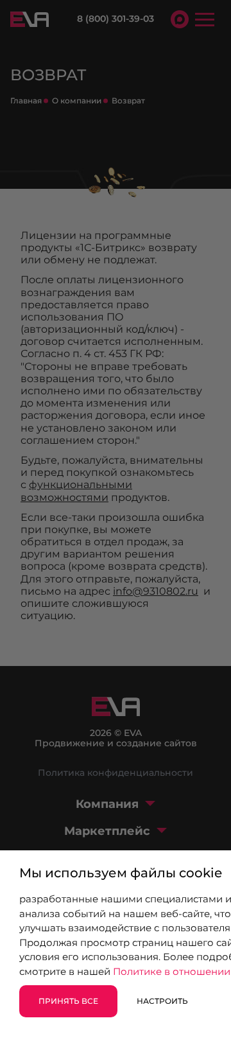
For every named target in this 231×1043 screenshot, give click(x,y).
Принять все (68, 1001)
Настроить (162, 1001)
